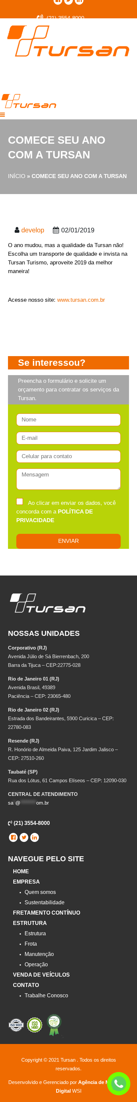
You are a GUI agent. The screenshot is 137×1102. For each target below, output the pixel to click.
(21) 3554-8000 (31, 823)
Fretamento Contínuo (46, 913)
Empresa (26, 882)
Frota (31, 944)
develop (32, 230)
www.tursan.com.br (81, 300)
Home (21, 871)
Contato (26, 985)
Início (16, 176)
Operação (36, 964)
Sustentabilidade (45, 902)
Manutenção (39, 954)
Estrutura (30, 923)
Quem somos (40, 892)
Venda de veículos (41, 975)
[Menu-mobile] (2, 115)
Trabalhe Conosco (46, 995)
